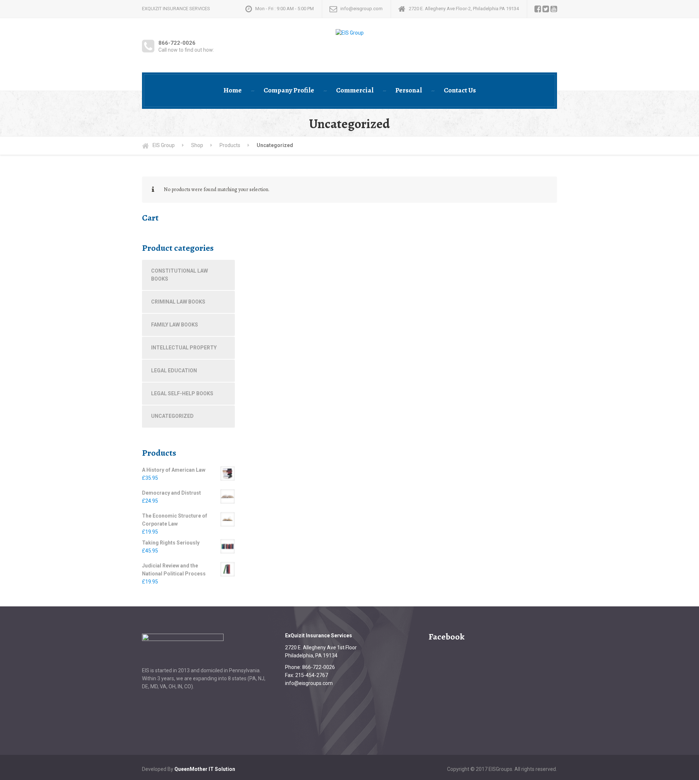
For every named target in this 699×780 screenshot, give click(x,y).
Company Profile (289, 90)
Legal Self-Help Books (182, 393)
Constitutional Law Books (179, 275)
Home (233, 90)
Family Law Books (174, 325)
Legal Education (174, 370)
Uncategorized (172, 416)
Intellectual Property (184, 348)
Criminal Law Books (178, 302)
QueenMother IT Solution (204, 769)
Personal (408, 90)
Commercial (355, 90)
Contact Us (460, 90)
